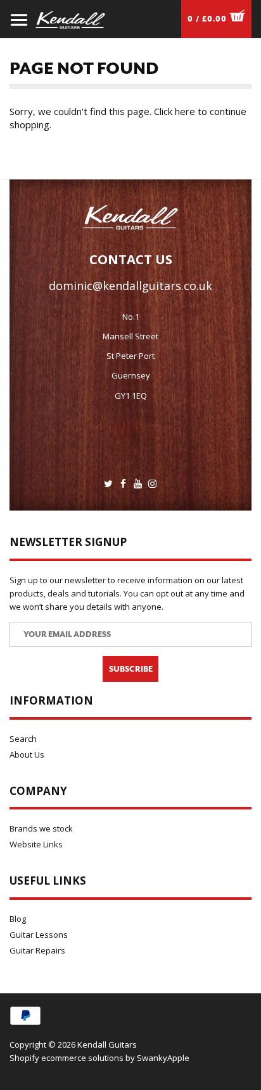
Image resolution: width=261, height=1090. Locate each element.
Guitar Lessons (39, 934)
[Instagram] (152, 484)
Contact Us (130, 259)
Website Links (36, 844)
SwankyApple (163, 1057)
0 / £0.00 (208, 19)
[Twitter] (108, 484)
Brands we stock (41, 828)
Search (23, 738)
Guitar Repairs (37, 950)
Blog (18, 918)
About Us (27, 754)
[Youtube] (138, 484)
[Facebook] (123, 484)
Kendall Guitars (107, 1044)
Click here (174, 111)
